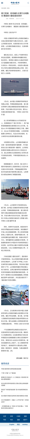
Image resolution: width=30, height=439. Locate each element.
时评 (4, 416)
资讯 (11, 416)
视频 (25, 416)
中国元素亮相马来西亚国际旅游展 (11, 369)
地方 (11, 419)
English (11, 424)
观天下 (25, 419)
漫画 (18, 419)
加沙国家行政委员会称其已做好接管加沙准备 (14, 396)
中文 (18, 424)
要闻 (8, 8)
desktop (25, 424)
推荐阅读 (5, 363)
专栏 (4, 419)
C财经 (18, 416)
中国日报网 (3, 8)
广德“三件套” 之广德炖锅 (8, 373)
